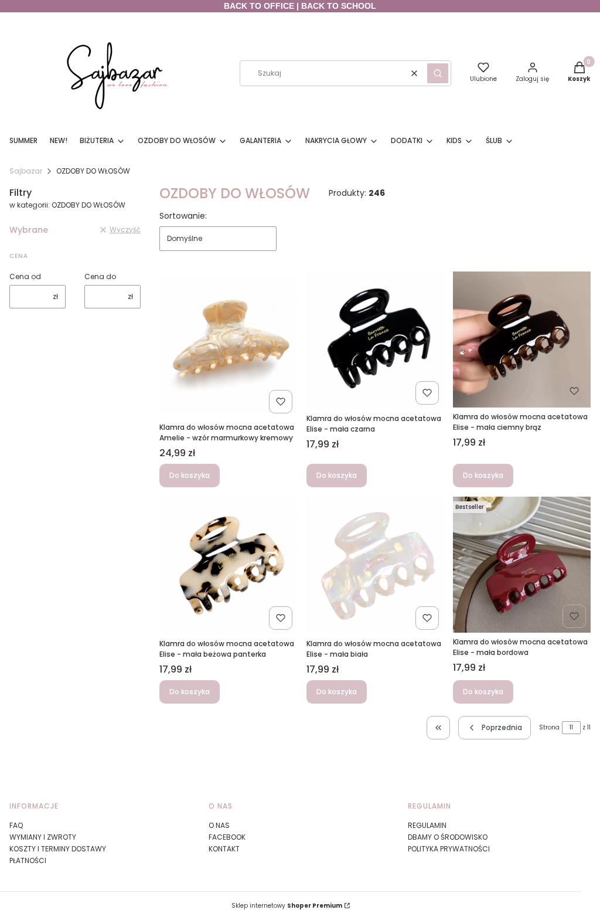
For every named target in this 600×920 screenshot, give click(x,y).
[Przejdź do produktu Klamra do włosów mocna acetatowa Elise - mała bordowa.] (522, 565)
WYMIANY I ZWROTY (42, 837)
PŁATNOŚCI (27, 860)
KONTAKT (224, 849)
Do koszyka (189, 475)
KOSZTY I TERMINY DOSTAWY (57, 849)
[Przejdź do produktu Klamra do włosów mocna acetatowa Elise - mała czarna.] (375, 340)
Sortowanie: (183, 216)
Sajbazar (25, 171)
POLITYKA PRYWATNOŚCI (449, 849)
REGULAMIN (427, 825)
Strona (549, 727)
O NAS (219, 825)
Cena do (100, 276)
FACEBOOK (227, 837)
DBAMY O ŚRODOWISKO (448, 837)
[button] (437, 73)
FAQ (16, 825)
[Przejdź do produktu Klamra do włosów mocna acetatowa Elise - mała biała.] (375, 565)
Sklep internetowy (286, 905)
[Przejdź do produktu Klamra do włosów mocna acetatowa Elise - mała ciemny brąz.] (522, 339)
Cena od (25, 276)
